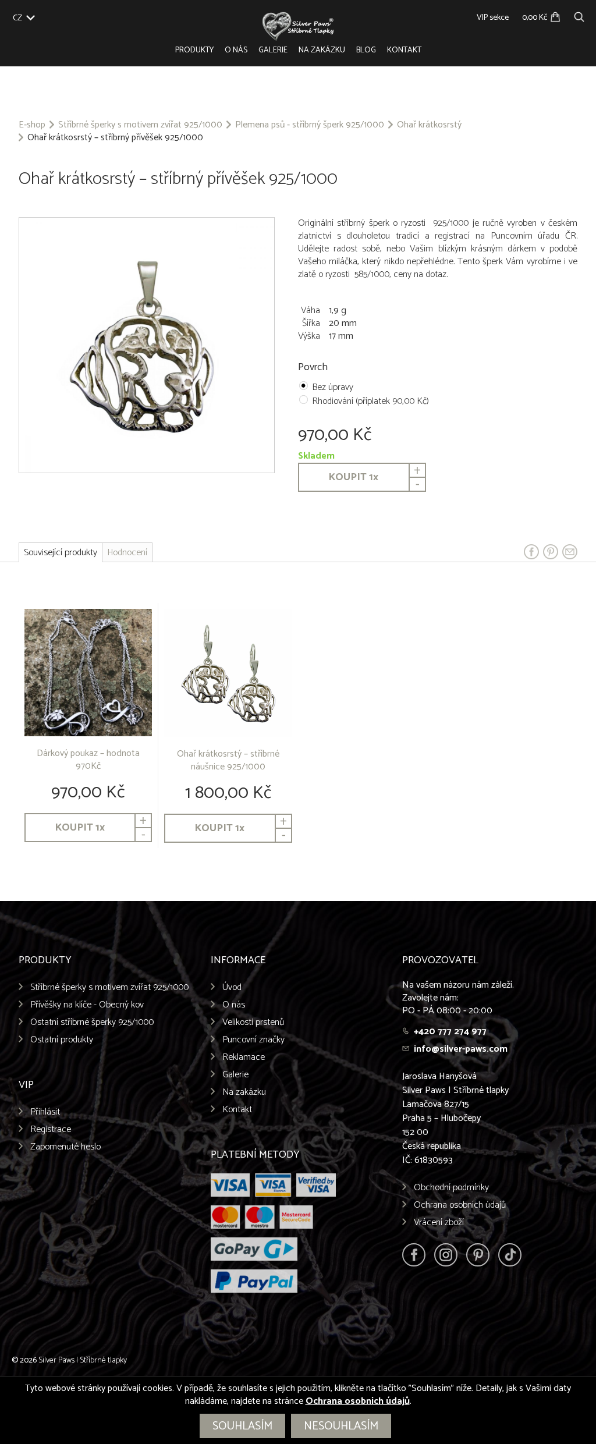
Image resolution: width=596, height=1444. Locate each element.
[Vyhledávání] (579, 15)
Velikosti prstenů (253, 1022)
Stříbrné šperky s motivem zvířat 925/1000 (140, 125)
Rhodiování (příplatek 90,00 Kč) (370, 401)
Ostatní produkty (61, 1040)
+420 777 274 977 (450, 1031)
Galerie (273, 50)
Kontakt (404, 50)
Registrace (50, 1129)
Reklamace (243, 1057)
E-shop (32, 125)
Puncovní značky (253, 1040)
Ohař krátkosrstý (429, 125)
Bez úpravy (332, 387)
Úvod (232, 987)
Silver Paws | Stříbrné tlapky (82, 1360)
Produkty (194, 50)
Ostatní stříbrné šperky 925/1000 (92, 1022)
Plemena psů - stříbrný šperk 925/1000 (309, 125)
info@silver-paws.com (461, 1049)
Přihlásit (45, 1112)
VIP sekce (493, 17)
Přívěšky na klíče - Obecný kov (87, 1005)
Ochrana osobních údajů (460, 1205)
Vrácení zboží (439, 1222)
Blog (366, 50)
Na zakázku (322, 50)
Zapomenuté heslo (65, 1147)
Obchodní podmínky (451, 1187)
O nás (236, 50)
